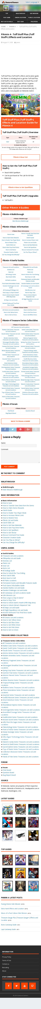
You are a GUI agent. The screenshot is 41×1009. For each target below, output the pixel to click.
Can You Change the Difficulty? (10, 254)
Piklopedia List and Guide (30, 267)
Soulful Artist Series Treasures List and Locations (20, 717)
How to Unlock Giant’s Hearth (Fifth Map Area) (19, 603)
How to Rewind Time (11, 242)
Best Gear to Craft (30, 277)
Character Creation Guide (11, 252)
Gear (7, 142)
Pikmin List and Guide (30, 242)
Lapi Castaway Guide (8, 929)
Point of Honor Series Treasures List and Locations (21, 729)
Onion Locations (20, 17)
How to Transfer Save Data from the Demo (18, 505)
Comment (4, 449)
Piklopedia (34, 21)
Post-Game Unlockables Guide (10, 283)
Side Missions (34, 13)
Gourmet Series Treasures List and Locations (19, 695)
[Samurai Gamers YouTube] (24, 986)
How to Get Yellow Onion (11, 312)
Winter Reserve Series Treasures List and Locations (21, 680)
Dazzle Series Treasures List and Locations (18, 651)
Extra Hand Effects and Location (12, 909)
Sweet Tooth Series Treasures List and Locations (20, 648)
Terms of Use (6, 960)
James (18, 42)
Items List (30, 272)
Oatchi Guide (30, 237)
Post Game (6, 17)
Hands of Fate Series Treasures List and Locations (21, 757)
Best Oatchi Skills (7, 21)
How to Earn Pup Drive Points (11, 247)
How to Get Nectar (11, 250)
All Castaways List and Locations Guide (17, 593)
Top (6, 13)
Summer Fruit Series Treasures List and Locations (20, 673)
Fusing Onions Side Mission (10, 904)
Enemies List (10, 269)
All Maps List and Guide (10, 300)
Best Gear (20, 21)
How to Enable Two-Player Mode (11, 240)
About (4, 971)
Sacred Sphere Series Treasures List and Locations (21, 747)
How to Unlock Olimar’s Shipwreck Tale (17, 605)
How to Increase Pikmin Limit (30, 240)
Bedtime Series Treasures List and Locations (19, 688)
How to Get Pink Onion (30, 312)
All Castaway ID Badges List (10, 290)
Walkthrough (20, 13)
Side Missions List (30, 290)
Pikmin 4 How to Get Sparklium (20, 187)
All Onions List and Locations (11, 310)
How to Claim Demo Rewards (11, 237)
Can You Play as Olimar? (30, 252)
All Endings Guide (11, 274)
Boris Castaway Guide (9, 925)
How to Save (10, 234)
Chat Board (11, 411)
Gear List (10, 272)
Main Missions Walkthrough (20, 221)
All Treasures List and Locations (20, 327)
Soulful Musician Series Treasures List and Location (21, 697)
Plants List (30, 269)
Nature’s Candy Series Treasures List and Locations (21, 742)
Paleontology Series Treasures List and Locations (20, 727)
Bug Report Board (11, 413)
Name (3, 443)
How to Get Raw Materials (30, 245)
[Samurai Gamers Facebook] (8, 986)
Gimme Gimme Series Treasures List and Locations (21, 653)
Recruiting (5, 967)
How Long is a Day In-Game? (11, 292)
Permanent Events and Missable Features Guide (20, 583)
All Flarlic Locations (10, 280)
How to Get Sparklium (30, 247)
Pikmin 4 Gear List (20, 157)
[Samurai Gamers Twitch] (32, 986)
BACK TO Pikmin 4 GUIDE (20, 421)
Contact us (5, 964)
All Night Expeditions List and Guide (15, 610)
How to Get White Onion (30, 315)
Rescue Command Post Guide (30, 250)
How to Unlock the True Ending (30, 274)
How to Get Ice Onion (11, 315)
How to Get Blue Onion (30, 310)
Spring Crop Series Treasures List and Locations (20, 670)
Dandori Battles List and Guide (30, 283)
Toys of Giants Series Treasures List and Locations (21, 749)
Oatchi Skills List (10, 245)
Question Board (30, 411)
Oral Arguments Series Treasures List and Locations (21, 710)
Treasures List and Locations (11, 267)
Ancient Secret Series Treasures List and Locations (21, 720)
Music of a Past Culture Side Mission (14, 913)
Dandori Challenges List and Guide (15, 590)
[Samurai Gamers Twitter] (16, 986)
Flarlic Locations (34, 17)
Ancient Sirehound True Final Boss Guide (17, 613)
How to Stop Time (30, 292)
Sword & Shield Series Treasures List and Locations (21, 744)
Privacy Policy (6, 957)
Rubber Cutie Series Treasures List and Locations (20, 646)
